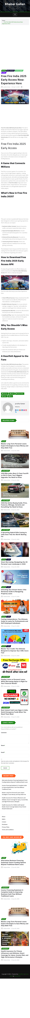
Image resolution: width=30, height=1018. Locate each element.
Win (11, 396)
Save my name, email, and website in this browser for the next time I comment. (15, 762)
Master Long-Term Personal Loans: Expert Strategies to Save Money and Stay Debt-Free (14, 445)
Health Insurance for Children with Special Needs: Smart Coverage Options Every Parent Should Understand (14, 806)
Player (4, 396)
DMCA (3, 819)
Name (3, 745)
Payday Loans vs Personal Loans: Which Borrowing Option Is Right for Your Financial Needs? (14, 681)
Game (12, 393)
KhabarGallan (6, 450)
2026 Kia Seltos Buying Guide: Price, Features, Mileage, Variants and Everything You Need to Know (14, 504)
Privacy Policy (5, 827)
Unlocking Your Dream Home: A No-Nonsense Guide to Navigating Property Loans (14, 591)
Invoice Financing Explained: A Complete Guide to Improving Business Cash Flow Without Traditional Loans (14, 787)
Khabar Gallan (15, 4)
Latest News (20, 393)
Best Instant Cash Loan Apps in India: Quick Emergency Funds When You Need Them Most (14, 712)
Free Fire (5, 393)
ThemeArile (17, 976)
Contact (4, 822)
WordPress (21, 974)
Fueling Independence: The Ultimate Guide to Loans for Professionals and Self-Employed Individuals (14, 621)
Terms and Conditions (8, 829)
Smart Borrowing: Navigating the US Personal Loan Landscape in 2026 (14, 563)
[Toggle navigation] (15, 14)
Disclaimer (5, 824)
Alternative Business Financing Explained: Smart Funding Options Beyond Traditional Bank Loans (13, 862)
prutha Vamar (6, 87)
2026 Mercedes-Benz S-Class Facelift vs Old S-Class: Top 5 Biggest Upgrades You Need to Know (14, 475)
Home (3, 20)
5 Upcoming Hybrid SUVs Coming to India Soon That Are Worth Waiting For (14, 534)
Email (3, 752)
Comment (4, 732)
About (3, 816)
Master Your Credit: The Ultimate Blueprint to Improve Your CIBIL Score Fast (15, 650)
